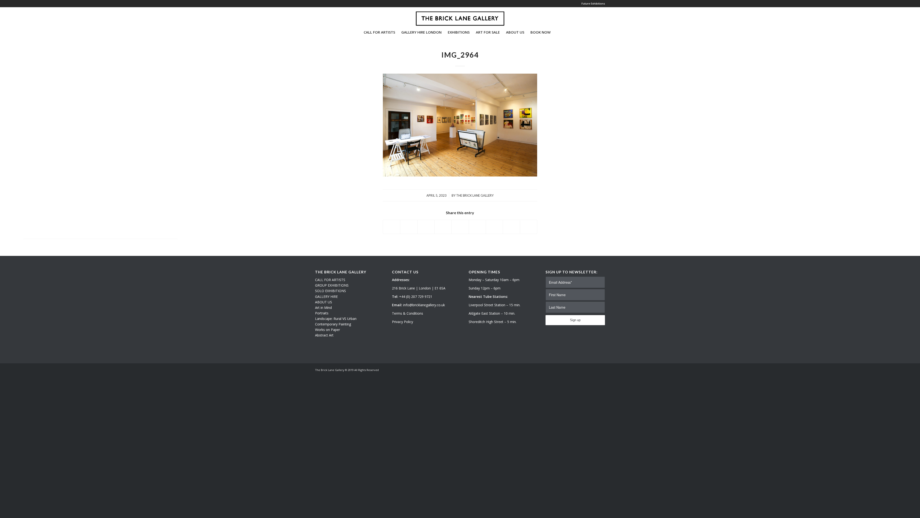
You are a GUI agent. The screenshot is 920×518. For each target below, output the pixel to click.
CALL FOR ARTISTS (330, 279)
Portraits (321, 313)
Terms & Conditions (407, 313)
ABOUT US (323, 302)
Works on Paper (327, 329)
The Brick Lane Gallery (475, 195)
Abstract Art (324, 335)
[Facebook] (330, 16)
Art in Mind (323, 307)
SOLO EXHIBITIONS (330, 290)
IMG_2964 (460, 54)
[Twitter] (316, 16)
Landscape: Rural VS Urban (335, 318)
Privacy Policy (402, 321)
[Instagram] (323, 16)
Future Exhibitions (593, 3)
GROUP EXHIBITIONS (332, 285)
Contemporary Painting (333, 324)
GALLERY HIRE (326, 296)
